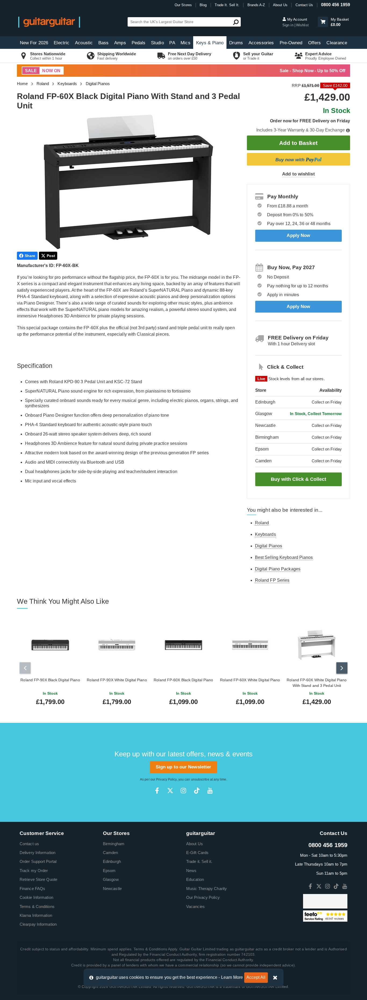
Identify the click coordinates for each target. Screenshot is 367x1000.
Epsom (109, 870)
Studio (157, 42)
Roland (43, 83)
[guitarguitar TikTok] (197, 790)
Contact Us (304, 5)
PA (172, 42)
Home (22, 83)
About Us (280, 5)
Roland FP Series (272, 580)
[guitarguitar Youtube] (210, 790)
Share (30, 256)
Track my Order (34, 870)
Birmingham (113, 843)
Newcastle (112, 888)
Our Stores (183, 5)
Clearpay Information (38, 924)
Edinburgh (112, 861)
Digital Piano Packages (277, 569)
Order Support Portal (38, 861)
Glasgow (111, 879)
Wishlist (302, 25)
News (191, 870)
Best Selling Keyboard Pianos (284, 557)
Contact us (29, 843)
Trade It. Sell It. (227, 5)
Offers (314, 42)
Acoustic (84, 42)
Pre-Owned (291, 42)
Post (51, 256)
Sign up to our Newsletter (183, 767)
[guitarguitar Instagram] (183, 790)
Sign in (288, 25)
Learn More (232, 977)
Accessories (261, 42)
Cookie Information (36, 897)
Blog (203, 5)
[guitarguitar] (49, 22)
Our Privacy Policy (203, 897)
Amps (120, 42)
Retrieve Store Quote (38, 879)
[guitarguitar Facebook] (157, 790)
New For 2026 (34, 42)
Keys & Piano (210, 42)
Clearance (336, 42)
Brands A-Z (256, 5)
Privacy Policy (166, 779)
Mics (185, 42)
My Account (296, 19)
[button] (323, 22)
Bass (103, 42)
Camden (110, 852)
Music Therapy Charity (206, 888)
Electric (61, 42)
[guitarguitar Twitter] (170, 790)
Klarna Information (36, 915)
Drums (236, 42)
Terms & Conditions (37, 906)
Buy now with (298, 159)
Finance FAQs (32, 888)
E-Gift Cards (197, 852)
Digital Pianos (98, 83)
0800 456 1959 (335, 4)
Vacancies (195, 906)
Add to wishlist (298, 174)
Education (195, 879)
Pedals (139, 42)
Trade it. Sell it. (199, 861)
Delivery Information (37, 852)
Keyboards (67, 83)
